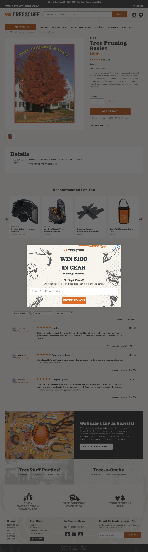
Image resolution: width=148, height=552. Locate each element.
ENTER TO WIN (74, 300)
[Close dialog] (118, 248)
